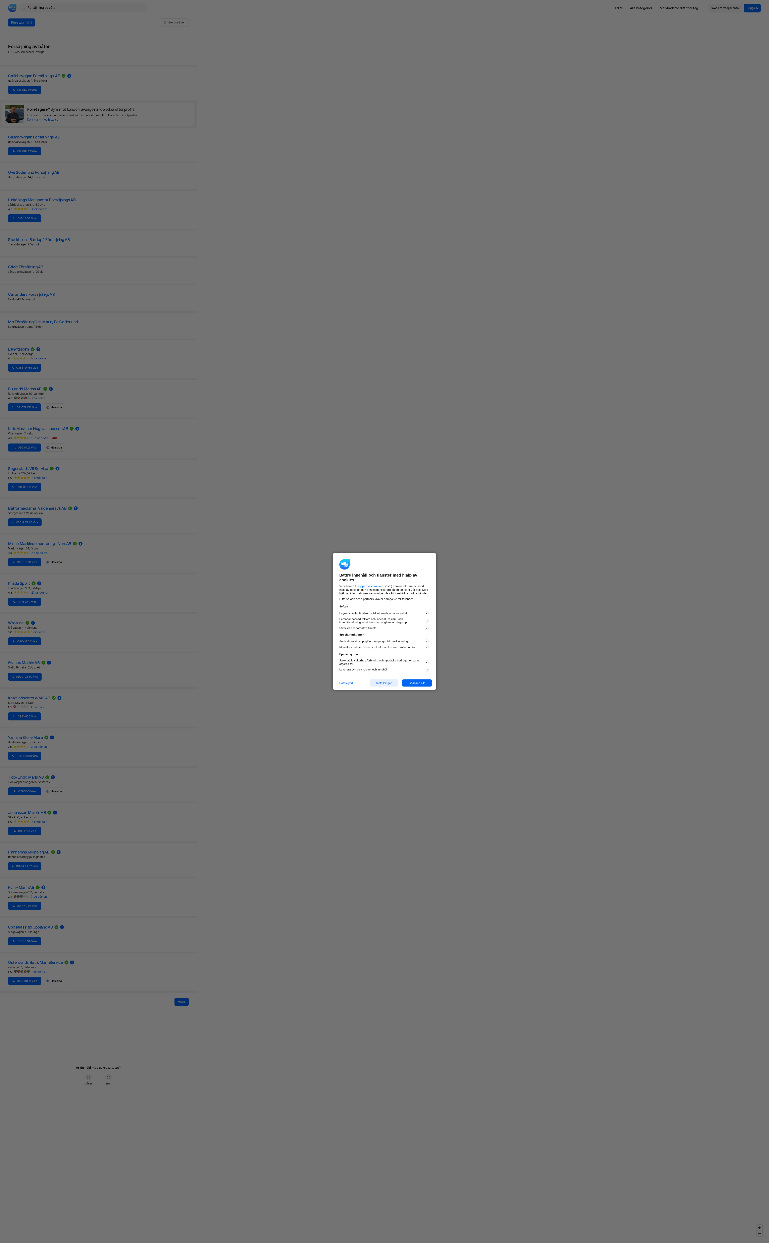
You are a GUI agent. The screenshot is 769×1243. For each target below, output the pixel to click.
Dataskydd (346, 683)
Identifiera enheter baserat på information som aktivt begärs (377, 647)
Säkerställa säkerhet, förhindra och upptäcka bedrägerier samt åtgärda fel (379, 662)
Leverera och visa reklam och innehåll (363, 669)
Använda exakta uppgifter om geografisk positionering (373, 641)
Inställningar (384, 683)
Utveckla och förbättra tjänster (358, 628)
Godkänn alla (417, 683)
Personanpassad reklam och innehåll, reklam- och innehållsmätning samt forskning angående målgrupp (373, 620)
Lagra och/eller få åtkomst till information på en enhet (373, 613)
